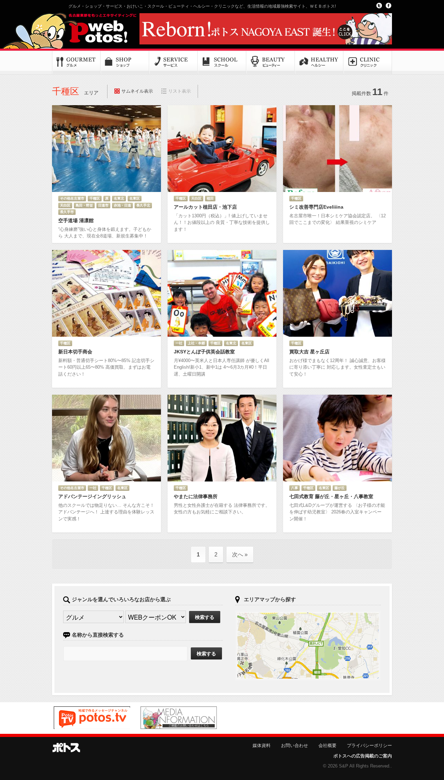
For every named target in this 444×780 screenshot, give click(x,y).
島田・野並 (84, 205)
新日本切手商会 (75, 351)
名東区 (134, 198)
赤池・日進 (122, 205)
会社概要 (327, 745)
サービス (173, 62)
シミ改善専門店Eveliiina (316, 207)
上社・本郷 (196, 343)
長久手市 (67, 212)
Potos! (93, 28)
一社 (179, 343)
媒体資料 (262, 745)
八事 (294, 488)
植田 (210, 198)
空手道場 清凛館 (76, 220)
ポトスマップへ (308, 645)
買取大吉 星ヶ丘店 (309, 351)
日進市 (103, 205)
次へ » (240, 554)
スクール (222, 62)
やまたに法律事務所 (195, 496)
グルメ (76, 62)
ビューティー (270, 62)
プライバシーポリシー (369, 745)
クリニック (367, 62)
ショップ (125, 62)
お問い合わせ (294, 745)
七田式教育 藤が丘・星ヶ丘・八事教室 (331, 496)
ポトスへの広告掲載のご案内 (362, 755)
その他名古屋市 (72, 198)
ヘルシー (319, 62)
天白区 (65, 205)
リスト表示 (179, 91)
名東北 (119, 198)
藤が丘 (339, 488)
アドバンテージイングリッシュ (92, 496)
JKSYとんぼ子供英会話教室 (204, 351)
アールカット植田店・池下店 (205, 207)
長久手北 (143, 205)
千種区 (94, 198)
